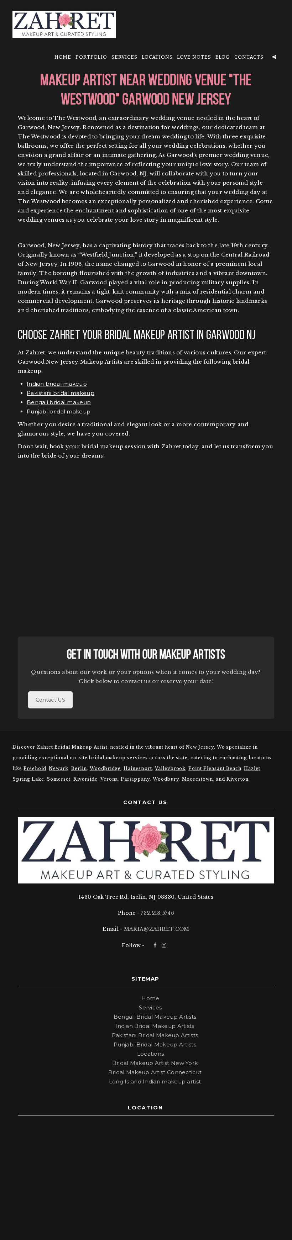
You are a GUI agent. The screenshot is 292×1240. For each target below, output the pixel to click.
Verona (109, 779)
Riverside (85, 779)
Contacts (249, 57)
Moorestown (197, 779)
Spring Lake (28, 779)
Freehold (35, 768)
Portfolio (91, 57)
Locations (157, 57)
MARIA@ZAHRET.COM (156, 929)
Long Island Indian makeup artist (155, 1081)
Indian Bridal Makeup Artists (154, 1026)
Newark (58, 768)
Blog (222, 57)
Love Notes (194, 57)
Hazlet (252, 768)
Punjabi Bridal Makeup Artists (155, 1044)
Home (63, 57)
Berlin (79, 768)
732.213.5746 (157, 913)
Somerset (59, 779)
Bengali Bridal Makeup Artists (155, 1016)
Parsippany (135, 779)
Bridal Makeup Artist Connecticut (155, 1072)
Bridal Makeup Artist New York (155, 1063)
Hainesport (138, 768)
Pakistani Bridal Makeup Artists (155, 1035)
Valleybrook (170, 768)
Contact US (50, 700)
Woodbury (166, 779)
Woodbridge (105, 768)
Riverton (237, 779)
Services (124, 57)
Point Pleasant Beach (214, 768)
